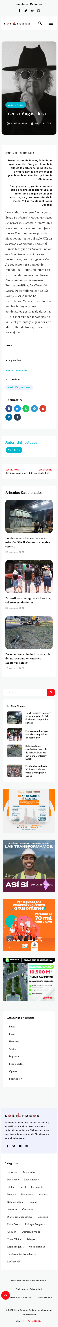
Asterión (12, 1209)
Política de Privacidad (29, 1289)
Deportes (14, 1056)
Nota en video (15, 1202)
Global (12, 1049)
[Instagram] (38, 10)
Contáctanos (44, 1297)
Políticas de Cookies (18, 1297)
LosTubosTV (16, 1079)
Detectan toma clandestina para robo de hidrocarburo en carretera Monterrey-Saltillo (28, 658)
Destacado (13, 1179)
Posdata (11, 1194)
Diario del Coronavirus (19, 1217)
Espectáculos (16, 1064)
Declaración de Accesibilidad (28, 1280)
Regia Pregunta (15, 1246)
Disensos (43, 1217)
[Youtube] (32, 10)
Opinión (13, 1071)
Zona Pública (14, 1239)
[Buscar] (51, 692)
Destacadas (29, 1172)
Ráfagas (31, 1239)
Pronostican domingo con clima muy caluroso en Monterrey (38, 734)
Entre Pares (13, 1224)
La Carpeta (37, 1187)
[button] (40, 23)
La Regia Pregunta (35, 1224)
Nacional (14, 1041)
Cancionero (28, 1209)
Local (12, 1034)
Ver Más (14, 450)
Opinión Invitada (31, 1232)
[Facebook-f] (19, 10)
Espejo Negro (16, 105)
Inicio (12, 1026)
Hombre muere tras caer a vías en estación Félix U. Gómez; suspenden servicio (27, 542)
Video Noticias (37, 1246)
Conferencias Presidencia (21, 1254)
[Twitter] (26, 10)
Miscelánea (27, 1194)
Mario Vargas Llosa (19, 387)
